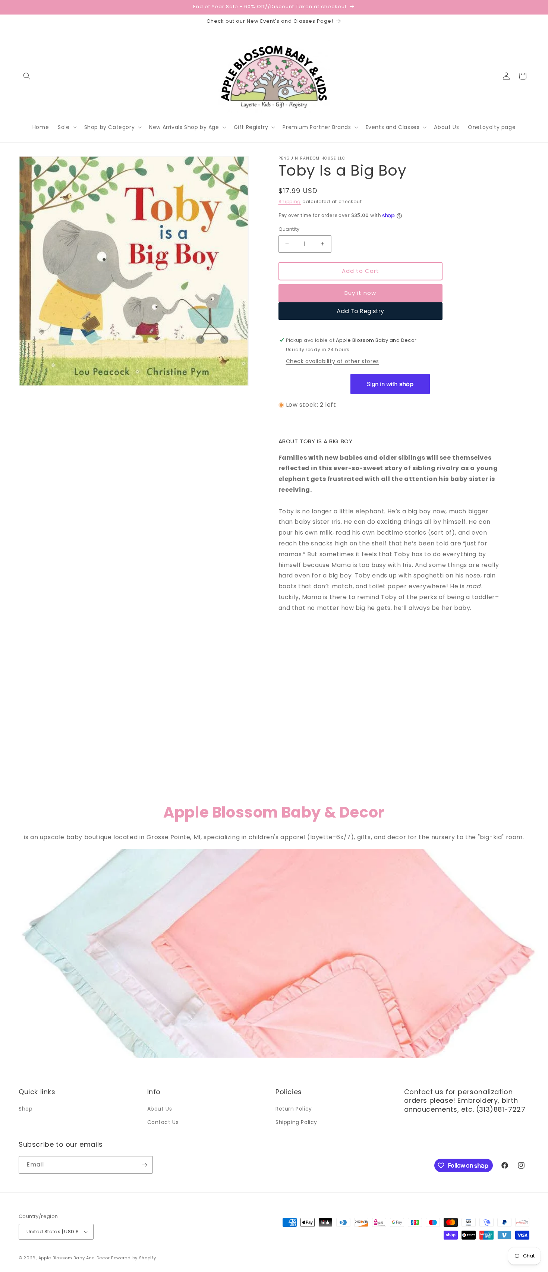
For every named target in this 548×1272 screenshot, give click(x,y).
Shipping (289, 201)
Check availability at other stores (332, 361)
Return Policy (293, 1108)
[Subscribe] (144, 1165)
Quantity (289, 229)
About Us (159, 1108)
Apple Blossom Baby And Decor (74, 1258)
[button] (27, 76)
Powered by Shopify (133, 1258)
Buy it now (360, 293)
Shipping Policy (296, 1122)
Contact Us (163, 1122)
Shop (25, 1108)
